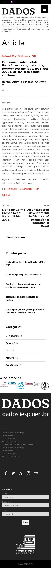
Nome (4, 493)
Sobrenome (7, 502)
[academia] (21, 473)
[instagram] (28, 473)
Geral (8, 350)
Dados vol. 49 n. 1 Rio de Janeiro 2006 (19, 56)
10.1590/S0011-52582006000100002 (22, 189)
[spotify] (36, 473)
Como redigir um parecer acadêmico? (23, 274)
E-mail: (4, 510)
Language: (6, 2)
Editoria (9, 343)
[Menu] (44, 9)
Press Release (12, 365)
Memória (10, 358)
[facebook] (6, 473)
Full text (6, 195)
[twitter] (13, 473)
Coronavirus (12, 336)
